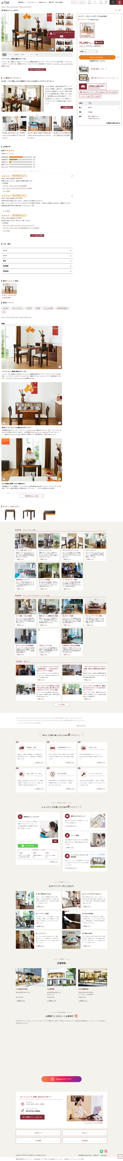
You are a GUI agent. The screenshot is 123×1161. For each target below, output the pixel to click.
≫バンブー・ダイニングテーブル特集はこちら (20, 378)
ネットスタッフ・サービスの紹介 (94, 1122)
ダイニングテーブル (12, 7)
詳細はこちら (39, 762)
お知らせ (85, 1133)
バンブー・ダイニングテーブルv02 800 (15, 186)
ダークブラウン (18, 308)
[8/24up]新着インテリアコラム (56, 1159)
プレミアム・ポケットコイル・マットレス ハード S (18, 225)
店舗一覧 (51, 2)
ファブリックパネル (15, 434)
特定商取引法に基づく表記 (85, 1155)
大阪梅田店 (12, 178)
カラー (5, 255)
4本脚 (38, 308)
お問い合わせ (104, 1155)
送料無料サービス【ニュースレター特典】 (74, 1159)
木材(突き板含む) (63, 308)
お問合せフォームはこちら (33, 1117)
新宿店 (50, 989)
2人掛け (6, 308)
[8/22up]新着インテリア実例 (40, 1159)
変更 (90, 103)
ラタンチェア (31, 430)
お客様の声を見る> (94, 19)
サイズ (5, 250)
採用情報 (85, 1140)
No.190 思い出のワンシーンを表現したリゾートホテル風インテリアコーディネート (14, 135)
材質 (4, 261)
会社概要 (38, 1140)
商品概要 (5, 266)
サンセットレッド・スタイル (39, 432)
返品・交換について (93, 116)
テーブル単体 (49, 308)
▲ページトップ (81, 725)
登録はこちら (70, 847)
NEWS (17, 1159)
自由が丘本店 (21, 989)
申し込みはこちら (71, 826)
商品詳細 (5, 271)
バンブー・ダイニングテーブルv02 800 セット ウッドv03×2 (21, 228)
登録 (55, 841)
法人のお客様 (58, 2)
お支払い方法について (94, 118)
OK (61, 36)
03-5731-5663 (33, 1111)
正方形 (30, 308)
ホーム (3, 7)
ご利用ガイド (38, 1133)
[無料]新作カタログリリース (26, 1159)
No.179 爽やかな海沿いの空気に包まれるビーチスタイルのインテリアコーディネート (39, 135)
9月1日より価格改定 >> (94, 46)
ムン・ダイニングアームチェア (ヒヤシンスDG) (17, 188)
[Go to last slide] (4, 32)
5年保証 (90, 112)
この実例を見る (66, 107)
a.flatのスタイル (43, 2)
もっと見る (61, 704)
